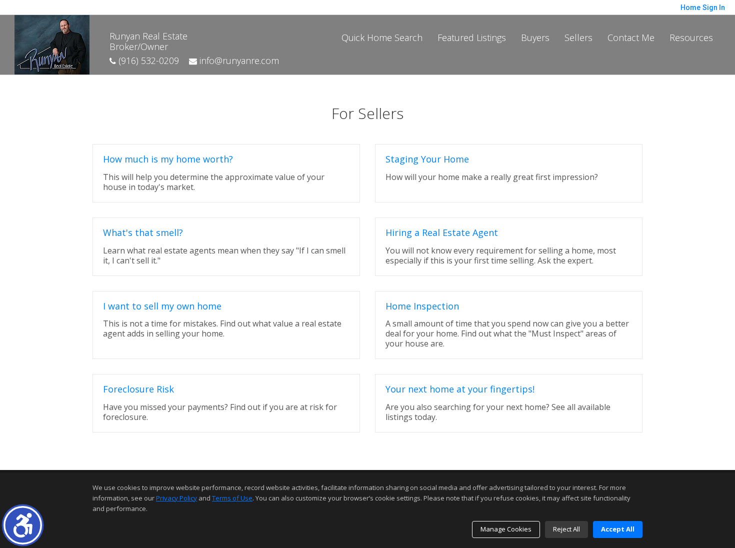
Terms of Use (232, 498)
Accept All (617, 529)
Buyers (535, 38)
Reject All (566, 529)
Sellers (578, 38)
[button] (23, 525)
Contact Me (631, 38)
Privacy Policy (176, 498)
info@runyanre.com (238, 60)
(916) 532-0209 (147, 60)
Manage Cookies (506, 529)
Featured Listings (472, 38)
